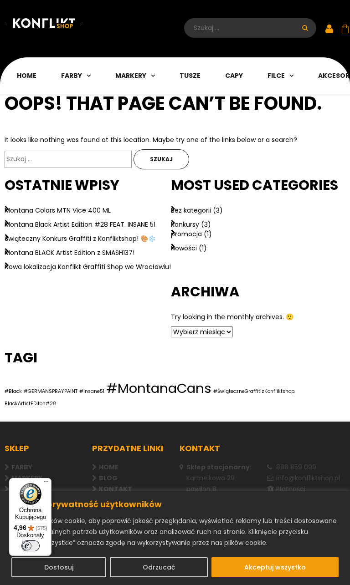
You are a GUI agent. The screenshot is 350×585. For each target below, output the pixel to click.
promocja (186, 234)
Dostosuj (58, 567)
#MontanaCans (158, 388)
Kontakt (115, 488)
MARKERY (130, 75)
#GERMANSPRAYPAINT (50, 391)
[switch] (30, 545)
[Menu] (46, 483)
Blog (108, 478)
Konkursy (185, 224)
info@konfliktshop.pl (308, 478)
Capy (234, 75)
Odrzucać (159, 567)
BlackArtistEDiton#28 (30, 403)
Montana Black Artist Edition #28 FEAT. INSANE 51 (80, 224)
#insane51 (91, 391)
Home (26, 75)
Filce (276, 75)
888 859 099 (296, 467)
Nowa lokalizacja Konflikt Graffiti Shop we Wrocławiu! (88, 266)
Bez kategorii (191, 210)
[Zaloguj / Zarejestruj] (329, 29)
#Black (13, 391)
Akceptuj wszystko (275, 567)
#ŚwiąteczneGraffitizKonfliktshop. (254, 391)
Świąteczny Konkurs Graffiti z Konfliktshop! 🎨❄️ (80, 238)
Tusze (190, 75)
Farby (71, 75)
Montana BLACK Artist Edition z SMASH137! (69, 252)
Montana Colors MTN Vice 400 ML (58, 210)
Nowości (184, 248)
